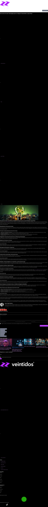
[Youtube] (5, 505)
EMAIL (1, 354)
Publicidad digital (3, 466)
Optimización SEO (3, 462)
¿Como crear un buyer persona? (29, 346)
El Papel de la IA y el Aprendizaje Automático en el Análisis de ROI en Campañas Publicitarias (5, 348)
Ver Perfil (6, 307)
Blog (1, 101)
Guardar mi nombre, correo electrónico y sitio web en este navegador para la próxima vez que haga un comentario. (16, 323)
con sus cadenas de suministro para (39, 269)
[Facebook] (1, 505)
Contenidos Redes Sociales (4, 469)
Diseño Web (2, 464)
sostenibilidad (7, 221)
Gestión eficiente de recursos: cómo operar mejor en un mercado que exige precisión (17, 350)
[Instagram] (3, 505)
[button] (1, 310)
